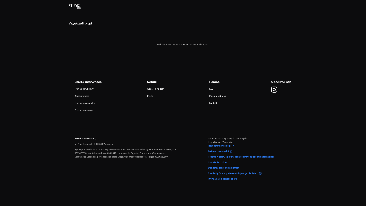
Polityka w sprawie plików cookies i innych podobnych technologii (241, 157)
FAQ (211, 89)
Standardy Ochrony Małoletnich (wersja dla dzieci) (233, 173)
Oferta (150, 96)
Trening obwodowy (84, 89)
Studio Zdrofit (75, 6)
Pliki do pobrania (217, 96)
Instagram (274, 90)
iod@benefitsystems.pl (219, 145)
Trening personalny (84, 110)
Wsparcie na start (155, 89)
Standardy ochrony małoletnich (223, 168)
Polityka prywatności (218, 151)
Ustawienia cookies (217, 162)
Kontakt (213, 103)
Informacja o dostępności (220, 179)
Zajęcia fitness (82, 96)
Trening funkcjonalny (85, 103)
